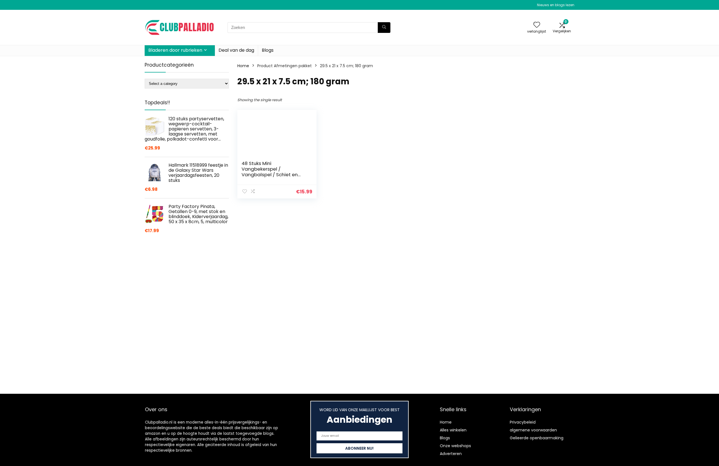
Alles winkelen (453, 430)
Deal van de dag (236, 50)
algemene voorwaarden (533, 430)
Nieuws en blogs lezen (555, 5)
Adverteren (451, 453)
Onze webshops (455, 446)
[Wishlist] (536, 25)
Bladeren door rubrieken (175, 50)
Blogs (268, 50)
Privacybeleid (523, 422)
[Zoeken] (384, 27)
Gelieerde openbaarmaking (536, 438)
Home (243, 66)
